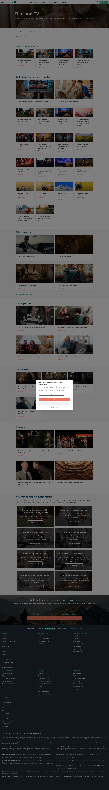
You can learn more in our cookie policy (51, 395)
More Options (54, 407)
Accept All (54, 399)
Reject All (54, 403)
